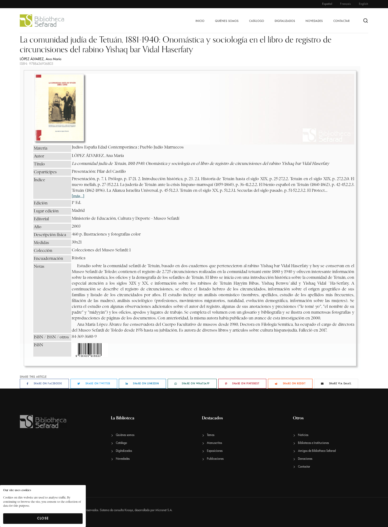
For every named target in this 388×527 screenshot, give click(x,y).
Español (327, 4)
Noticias (303, 435)
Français (345, 4)
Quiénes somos (227, 21)
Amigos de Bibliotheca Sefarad (317, 450)
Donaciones (305, 458)
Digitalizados (285, 21)
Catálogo (256, 21)
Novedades (314, 21)
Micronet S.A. (164, 510)
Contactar (341, 21)
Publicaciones (215, 458)
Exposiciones (215, 450)
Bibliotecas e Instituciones (313, 443)
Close (43, 518)
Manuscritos (214, 443)
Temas (210, 435)
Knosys (129, 510)
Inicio (200, 21)
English (363, 4)
